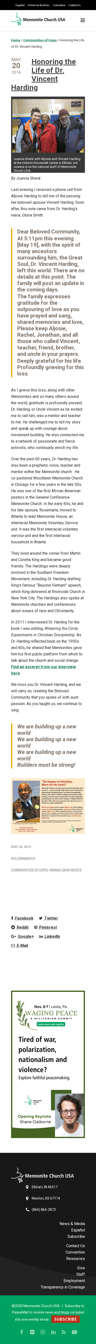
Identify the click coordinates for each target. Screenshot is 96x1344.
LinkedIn (52, 936)
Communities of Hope (29, 870)
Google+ (25, 936)
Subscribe (76, 1236)
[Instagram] (43, 1332)
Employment (74, 1280)
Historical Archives (38, 5)
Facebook (23, 918)
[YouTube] (75, 1332)
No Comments (23, 858)
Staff (80, 1274)
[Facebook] (22, 1332)
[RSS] (64, 1332)
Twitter (50, 918)
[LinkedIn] (53, 1332)
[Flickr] (32, 1332)
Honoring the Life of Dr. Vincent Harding (43, 74)
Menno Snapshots (65, 870)
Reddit (22, 927)
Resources (75, 1258)
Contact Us (74, 5)
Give (81, 1268)
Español (20, 5)
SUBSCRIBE (65, 1319)
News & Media (72, 1223)
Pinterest (47, 927)
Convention (59, 5)
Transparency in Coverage (63, 1287)
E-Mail (22, 945)
